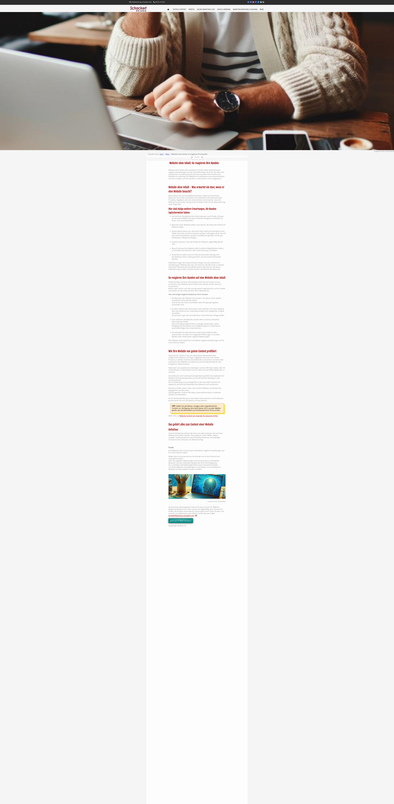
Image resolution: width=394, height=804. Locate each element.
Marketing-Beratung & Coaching (245, 9)
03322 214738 (160, 2)
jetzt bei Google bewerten (261, 2)
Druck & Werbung (223, 9)
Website (191, 9)
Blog (261, 9)
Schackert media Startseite (168, 10)
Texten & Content (179, 9)
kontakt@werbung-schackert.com (181, 515)
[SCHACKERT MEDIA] (147, 9)
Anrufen (263, 2)
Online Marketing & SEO (206, 9)
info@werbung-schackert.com (141, 2)
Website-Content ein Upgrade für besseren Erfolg (198, 416)
